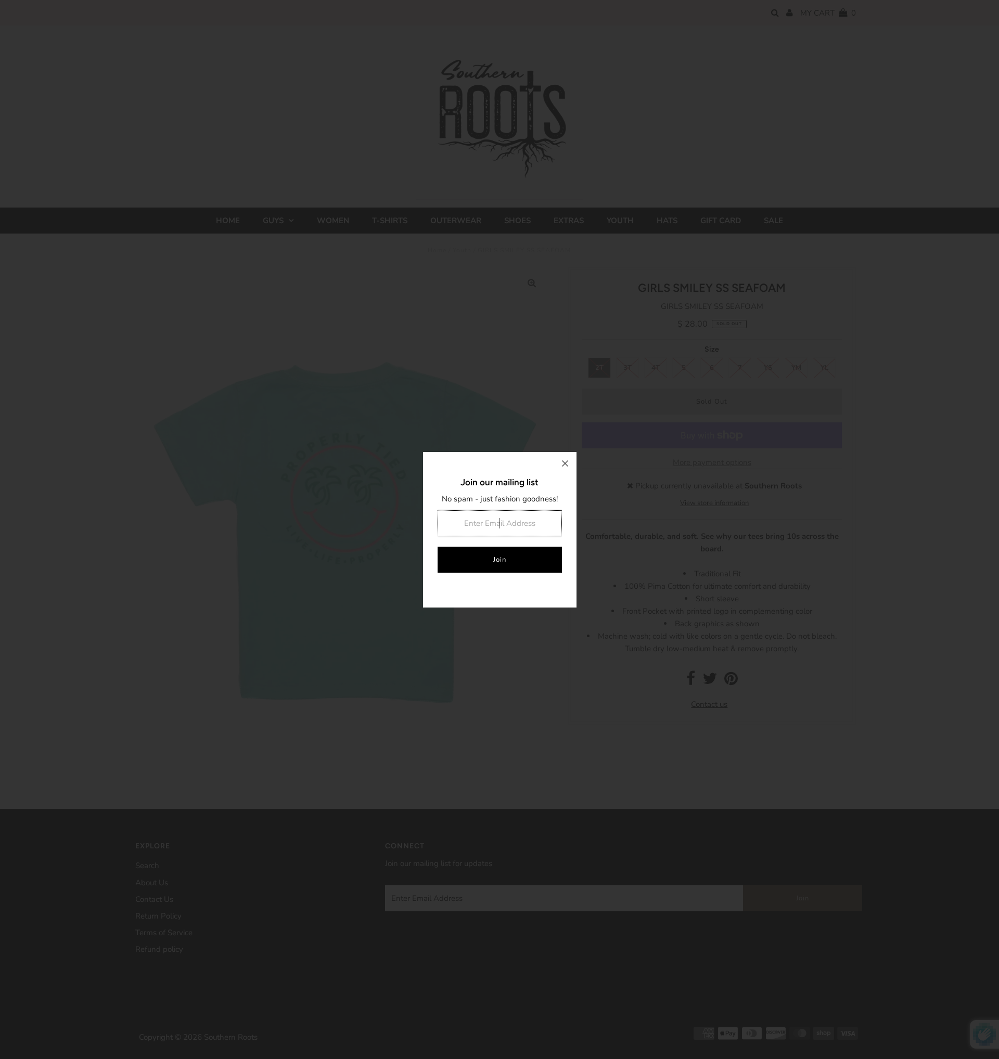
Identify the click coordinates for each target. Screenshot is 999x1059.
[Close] (565, 463)
